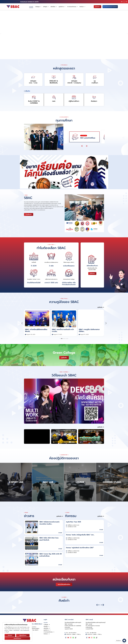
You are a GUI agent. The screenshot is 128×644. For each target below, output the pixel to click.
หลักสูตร (45, 6)
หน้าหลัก (31, 6)
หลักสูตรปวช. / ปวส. (33, 82)
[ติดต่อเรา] (94, 97)
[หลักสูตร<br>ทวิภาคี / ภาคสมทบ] (74, 77)
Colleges (37, 6)
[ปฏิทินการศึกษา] (74, 97)
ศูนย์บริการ (61, 6)
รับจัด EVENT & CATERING (34, 102)
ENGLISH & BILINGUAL (54, 82)
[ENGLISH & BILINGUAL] (54, 77)
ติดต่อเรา (82, 6)
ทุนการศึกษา (95, 82)
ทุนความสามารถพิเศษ (86, 138)
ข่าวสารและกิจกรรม (71, 6)
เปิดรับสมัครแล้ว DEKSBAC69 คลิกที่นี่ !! (29, 2)
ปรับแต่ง (10, 635)
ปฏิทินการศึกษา (74, 101)
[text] (17, 629)
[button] (1, 33)
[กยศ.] (54, 97)
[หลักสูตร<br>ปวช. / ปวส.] (33, 77)
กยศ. (54, 101)
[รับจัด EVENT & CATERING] (34, 97)
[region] (17, 631)
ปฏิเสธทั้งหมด (22, 635)
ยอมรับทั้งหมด (17, 638)
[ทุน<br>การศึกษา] (95, 77)
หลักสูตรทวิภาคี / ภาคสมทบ (74, 82)
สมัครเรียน (53, 6)
